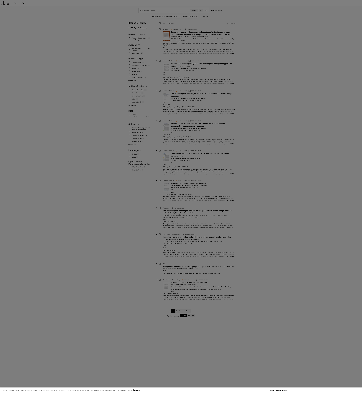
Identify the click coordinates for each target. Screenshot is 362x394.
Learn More (137, 390)
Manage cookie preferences (278, 390)
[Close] (359, 391)
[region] (181, 390)
